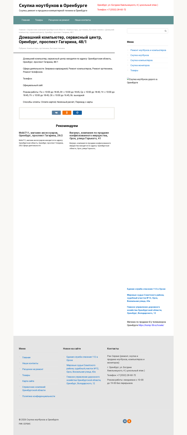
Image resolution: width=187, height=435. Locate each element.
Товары (39, 20)
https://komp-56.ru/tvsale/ (151, 325)
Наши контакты (83, 20)
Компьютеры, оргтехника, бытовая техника (46, 48)
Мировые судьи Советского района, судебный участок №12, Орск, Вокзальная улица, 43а (145, 298)
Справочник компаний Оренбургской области (33, 389)
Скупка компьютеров (141, 60)
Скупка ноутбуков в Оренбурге (53, 5)
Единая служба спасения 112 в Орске (146, 289)
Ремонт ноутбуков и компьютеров (148, 50)
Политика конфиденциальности (38, 396)
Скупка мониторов (140, 65)
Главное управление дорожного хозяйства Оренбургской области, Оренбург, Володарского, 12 (144, 310)
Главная (26, 20)
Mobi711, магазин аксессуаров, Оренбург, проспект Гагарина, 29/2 (41, 134)
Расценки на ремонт (58, 20)
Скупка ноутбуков (139, 55)
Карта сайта (28, 381)
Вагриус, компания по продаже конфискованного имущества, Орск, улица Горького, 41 (89, 135)
